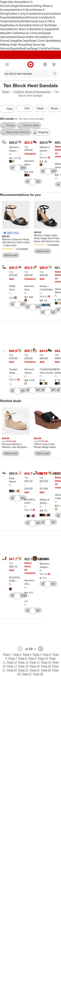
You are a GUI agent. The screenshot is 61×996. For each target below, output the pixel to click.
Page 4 (37, 654)
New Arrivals (36, 37)
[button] (11, 233)
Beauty (23, 17)
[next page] (40, 648)
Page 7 (12, 658)
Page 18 (23, 666)
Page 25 (46, 670)
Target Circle (38, 48)
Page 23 (23, 670)
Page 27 (27, 674)
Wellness (30, 21)
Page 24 (35, 670)
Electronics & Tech (38, 25)
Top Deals (23, 40)
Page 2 (17, 654)
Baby (16, 17)
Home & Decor (24, 9)
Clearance (22, 37)
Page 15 (46, 662)
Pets (14, 21)
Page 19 (35, 666)
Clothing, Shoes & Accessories (32, 91)
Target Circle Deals (40, 40)
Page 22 (12, 670)
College (13, 5)
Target (5, 91)
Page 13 (23, 662)
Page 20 (46, 666)
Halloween (24, 5)
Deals (12, 37)
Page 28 (38, 674)
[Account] (45, 64)
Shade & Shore (41, 154)
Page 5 (47, 654)
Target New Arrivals (11, 2)
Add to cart (10, 255)
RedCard (25, 48)
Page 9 (32, 658)
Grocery (42, 13)
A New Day (11, 154)
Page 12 (12, 662)
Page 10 (43, 658)
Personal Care (36, 17)
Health (21, 21)
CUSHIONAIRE (41, 292)
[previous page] (20, 648)
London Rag (11, 292)
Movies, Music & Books (23, 29)
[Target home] (30, 64)
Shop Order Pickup (14, 44)
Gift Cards (13, 33)
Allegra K (25, 506)
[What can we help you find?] (30, 73)
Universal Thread (56, 501)
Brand (54, 108)
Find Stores (53, 48)
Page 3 (27, 654)
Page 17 (12, 666)
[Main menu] (7, 64)
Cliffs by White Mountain (56, 376)
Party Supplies (46, 29)
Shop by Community (31, 33)
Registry (15, 48)
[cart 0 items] (54, 64)
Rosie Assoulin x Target (41, 570)
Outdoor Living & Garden (23, 13)
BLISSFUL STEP (11, 584)
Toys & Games (18, 25)
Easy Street (11, 484)
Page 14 (35, 662)
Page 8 (22, 658)
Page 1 (7, 654)
